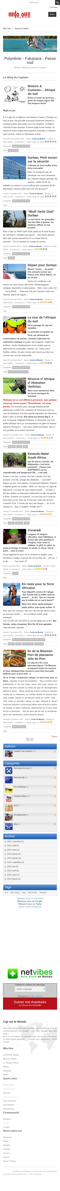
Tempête (43, 892)
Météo (5, 1075)
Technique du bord (23, 768)
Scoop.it (6, 1153)
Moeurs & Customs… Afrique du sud (41, 89)
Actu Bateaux (8, 1109)
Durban (11, 258)
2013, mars (13, 875)
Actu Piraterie (8, 1105)
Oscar (15, 573)
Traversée (39, 644)
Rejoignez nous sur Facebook (30, 898)
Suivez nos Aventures (30, 1002)
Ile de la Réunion (19, 727)
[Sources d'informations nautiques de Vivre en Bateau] (30, 973)
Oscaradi (34, 530)
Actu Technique (9, 1101)
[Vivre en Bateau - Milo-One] (20, 14)
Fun (6, 892)
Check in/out (13, 150)
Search (57, 2)
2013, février (13, 879)
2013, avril (13, 871)
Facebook (7, 1137)
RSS (55, 737)
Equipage (7, 1071)
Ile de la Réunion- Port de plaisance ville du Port (40, 654)
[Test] (9, 807)
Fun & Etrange (21, 787)
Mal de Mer (32, 892)
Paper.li (6, 1157)
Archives (6, 1093)
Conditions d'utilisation (21, 1171)
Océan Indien (28, 644)
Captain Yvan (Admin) (25, 751)
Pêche (18, 644)
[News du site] (9, 779)
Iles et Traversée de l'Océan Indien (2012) (28, 639)
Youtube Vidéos (22, 796)
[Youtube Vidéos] (9, 798)
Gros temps (15, 892)
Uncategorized (21, 815)
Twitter (5, 1141)
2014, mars (13, 850)
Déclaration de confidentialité (45, 1171)
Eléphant (11, 446)
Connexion (54, 7)
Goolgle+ (7, 1145)
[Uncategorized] (9, 817)
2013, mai (12, 866)
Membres (7, 1119)
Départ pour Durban (42, 265)
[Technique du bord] (9, 770)
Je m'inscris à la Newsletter (30, 1005)
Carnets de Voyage (11, 1055)
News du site (20, 777)
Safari (19, 446)
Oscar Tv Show (9, 1161)
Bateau (6, 1067)
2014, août (13, 846)
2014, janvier (14, 858)
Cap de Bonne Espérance (18, 372)
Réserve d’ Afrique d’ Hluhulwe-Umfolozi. (41, 382)
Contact (6, 1127)
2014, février (13, 854)
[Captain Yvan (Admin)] (9, 753)
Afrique (11, 523)
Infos (17, 824)
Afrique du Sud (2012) (21, 146)
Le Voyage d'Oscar (11, 1063)
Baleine (11, 644)
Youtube (6, 1149)
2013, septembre (15, 862)
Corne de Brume (38, 139)
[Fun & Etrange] (9, 789)
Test (17, 805)
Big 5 (25, 446)
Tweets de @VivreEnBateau (30, 907)
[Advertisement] (30, 938)
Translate (38, 996)
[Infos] (9, 826)
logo (24, 892)
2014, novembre (15, 841)
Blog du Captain (10, 1059)
